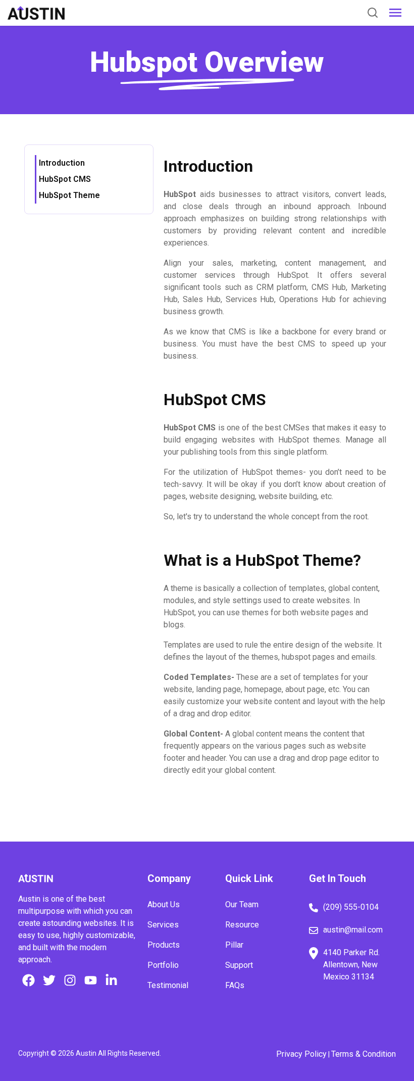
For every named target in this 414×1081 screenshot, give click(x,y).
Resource (242, 924)
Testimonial (167, 985)
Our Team (241, 904)
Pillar (234, 945)
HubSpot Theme (69, 195)
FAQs (234, 985)
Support (239, 965)
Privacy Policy (301, 1054)
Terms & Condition (363, 1054)
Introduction (62, 163)
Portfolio (163, 965)
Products (163, 945)
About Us (163, 904)
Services (163, 924)
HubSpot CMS (65, 179)
